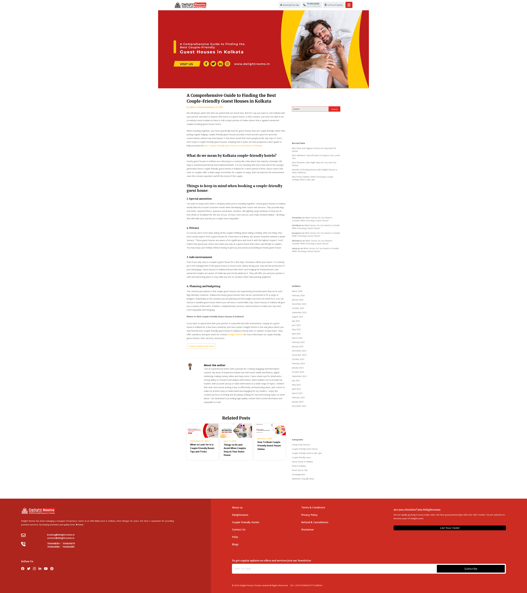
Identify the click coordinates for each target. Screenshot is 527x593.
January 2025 (297, 346)
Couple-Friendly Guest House (201, 346)
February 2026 (298, 295)
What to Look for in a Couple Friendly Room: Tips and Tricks (202, 448)
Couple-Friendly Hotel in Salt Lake (307, 453)
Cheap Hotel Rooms (301, 444)
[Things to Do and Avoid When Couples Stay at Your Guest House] (236, 429)
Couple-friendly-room (301, 457)
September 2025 (299, 312)
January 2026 (297, 299)
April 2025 (296, 333)
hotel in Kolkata (299, 466)
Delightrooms (240, 514)
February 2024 (298, 363)
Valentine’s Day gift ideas (303, 478)
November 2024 (299, 355)
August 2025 (297, 316)
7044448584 (53, 543)
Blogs (235, 544)
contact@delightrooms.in (60, 538)
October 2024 (298, 359)
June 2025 (296, 325)
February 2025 (298, 342)
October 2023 (298, 372)
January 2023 (297, 401)
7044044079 (68, 543)
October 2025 (298, 308)
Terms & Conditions (313, 507)
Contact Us (238, 529)
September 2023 (299, 376)
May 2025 (296, 329)
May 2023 (296, 384)
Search (296, 109)
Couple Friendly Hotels (245, 522)
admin (192, 107)
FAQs (235, 537)
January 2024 (297, 367)
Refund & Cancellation (314, 522)
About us (237, 507)
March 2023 (297, 393)
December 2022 (299, 406)
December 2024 (299, 350)
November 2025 (299, 304)
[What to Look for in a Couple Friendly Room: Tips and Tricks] (202, 429)
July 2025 (296, 321)
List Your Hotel (449, 528)
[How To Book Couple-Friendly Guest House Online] (270, 428)
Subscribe (470, 569)
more (80, 524)
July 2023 (296, 380)
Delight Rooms (235, 334)
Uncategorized (298, 474)
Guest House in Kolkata (302, 461)
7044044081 (68, 546)
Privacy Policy (309, 514)
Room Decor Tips (300, 470)
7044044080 (53, 546)
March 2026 (297, 291)
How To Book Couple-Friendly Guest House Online (269, 445)
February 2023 (298, 397)
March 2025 (297, 338)
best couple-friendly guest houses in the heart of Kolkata (233, 145)
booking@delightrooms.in (61, 534)
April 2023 (296, 389)
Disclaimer (307, 529)
